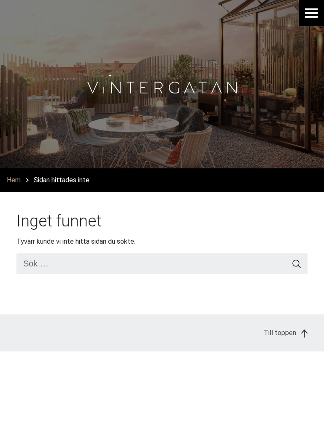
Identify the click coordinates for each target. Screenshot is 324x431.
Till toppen (281, 333)
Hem (14, 180)
